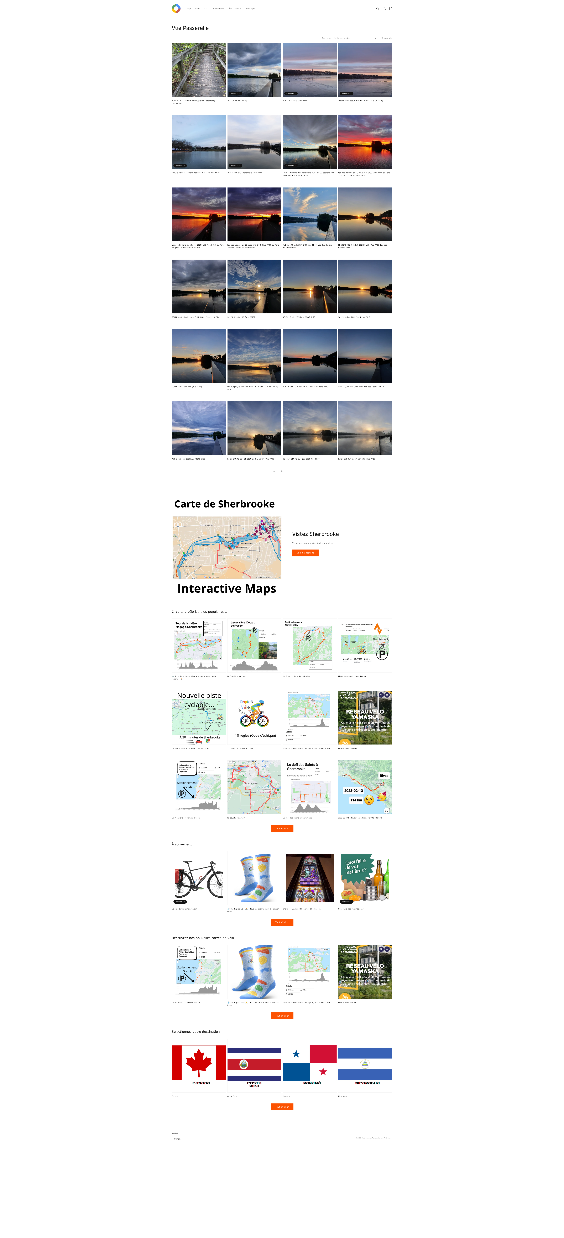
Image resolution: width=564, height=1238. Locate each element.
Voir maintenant (305, 552)
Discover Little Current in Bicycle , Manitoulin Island (306, 748)
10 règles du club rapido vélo (240, 748)
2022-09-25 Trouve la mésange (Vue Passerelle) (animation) (193, 102)
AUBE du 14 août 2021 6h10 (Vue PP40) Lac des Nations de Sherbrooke (307, 246)
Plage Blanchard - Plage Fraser (352, 676)
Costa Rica (232, 1096)
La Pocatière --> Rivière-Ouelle (186, 818)
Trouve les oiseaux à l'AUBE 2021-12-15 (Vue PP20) (360, 101)
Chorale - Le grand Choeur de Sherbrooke (302, 909)
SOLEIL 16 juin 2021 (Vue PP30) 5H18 (354, 317)
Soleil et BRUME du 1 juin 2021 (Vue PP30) (301, 459)
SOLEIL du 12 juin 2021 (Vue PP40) (187, 387)
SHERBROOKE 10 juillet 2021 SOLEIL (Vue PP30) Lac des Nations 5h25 (362, 246)
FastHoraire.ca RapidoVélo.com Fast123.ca (376, 1138)
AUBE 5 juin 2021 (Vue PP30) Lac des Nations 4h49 (305, 387)
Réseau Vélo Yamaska (347, 748)
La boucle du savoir (236, 818)
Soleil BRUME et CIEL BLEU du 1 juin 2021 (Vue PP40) (251, 459)
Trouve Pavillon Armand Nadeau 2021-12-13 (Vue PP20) (196, 173)
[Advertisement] (88, 1194)
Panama (286, 1096)
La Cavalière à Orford (236, 676)
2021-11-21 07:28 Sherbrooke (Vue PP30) (245, 173)
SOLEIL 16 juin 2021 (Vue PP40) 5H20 (299, 317)
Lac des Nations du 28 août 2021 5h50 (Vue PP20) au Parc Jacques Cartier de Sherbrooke (198, 246)
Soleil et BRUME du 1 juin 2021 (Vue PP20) (357, 459)
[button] (378, 8)
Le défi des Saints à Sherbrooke (297, 818)
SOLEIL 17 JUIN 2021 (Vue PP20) (241, 317)
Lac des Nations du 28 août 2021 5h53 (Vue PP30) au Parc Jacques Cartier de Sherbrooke (364, 174)
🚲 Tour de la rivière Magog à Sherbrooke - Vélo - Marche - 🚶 (194, 677)
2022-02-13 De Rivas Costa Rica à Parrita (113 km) (360, 818)
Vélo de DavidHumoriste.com (185, 909)
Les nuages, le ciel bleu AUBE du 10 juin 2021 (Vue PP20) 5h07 (252, 388)
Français (177, 1139)
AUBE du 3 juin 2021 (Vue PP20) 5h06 (188, 459)
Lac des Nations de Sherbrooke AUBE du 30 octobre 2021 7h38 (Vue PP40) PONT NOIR (308, 174)
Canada (175, 1096)
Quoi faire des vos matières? (351, 909)
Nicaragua (342, 1096)
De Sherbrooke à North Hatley (296, 676)
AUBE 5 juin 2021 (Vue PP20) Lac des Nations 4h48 (361, 387)
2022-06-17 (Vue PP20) (237, 101)
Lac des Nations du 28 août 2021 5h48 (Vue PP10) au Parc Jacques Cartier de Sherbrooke (253, 246)
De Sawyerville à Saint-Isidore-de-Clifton (190, 748)
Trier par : (326, 38)
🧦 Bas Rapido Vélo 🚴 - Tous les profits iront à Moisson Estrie (253, 910)
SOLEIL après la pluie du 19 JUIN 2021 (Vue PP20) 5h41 (196, 317)
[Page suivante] (290, 471)
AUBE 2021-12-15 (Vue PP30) (295, 101)
